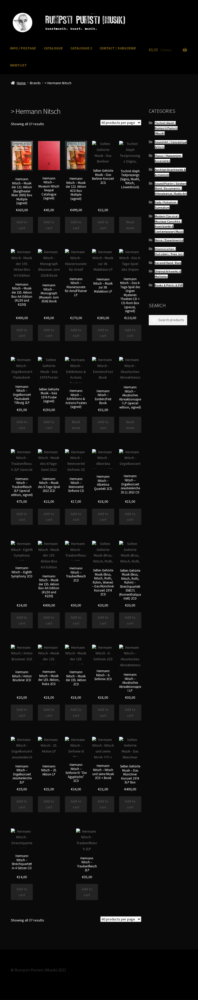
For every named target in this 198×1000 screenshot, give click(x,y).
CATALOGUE (53, 48)
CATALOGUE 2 (81, 48)
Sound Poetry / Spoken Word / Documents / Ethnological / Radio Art (171, 189)
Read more (130, 225)
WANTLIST (18, 65)
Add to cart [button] (21, 225)
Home (21, 83)
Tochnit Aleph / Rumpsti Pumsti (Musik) (166, 128)
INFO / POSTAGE (23, 48)
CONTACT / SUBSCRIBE (118, 48)
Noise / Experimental (169, 240)
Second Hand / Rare (168, 263)
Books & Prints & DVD (169, 285)
